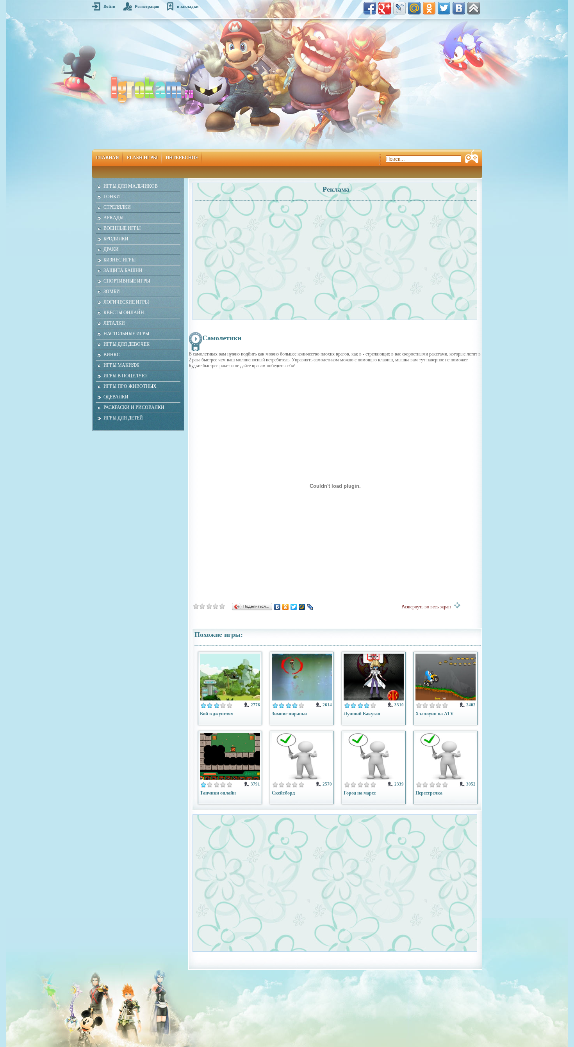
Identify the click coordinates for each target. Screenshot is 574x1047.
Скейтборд (283, 793)
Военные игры (122, 228)
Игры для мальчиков (130, 186)
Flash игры (142, 157)
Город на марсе (360, 793)
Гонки (111, 196)
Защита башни (123, 270)
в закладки (187, 6)
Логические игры (126, 302)
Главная (107, 157)
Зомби (111, 291)
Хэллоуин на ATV (434, 713)
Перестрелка (428, 793)
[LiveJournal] (310, 607)
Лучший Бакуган (362, 713)
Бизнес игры (119, 260)
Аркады (113, 217)
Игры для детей (123, 418)
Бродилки (115, 239)
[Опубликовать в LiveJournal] (399, 8)
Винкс (111, 354)
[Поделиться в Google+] (384, 8)
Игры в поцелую (124, 376)
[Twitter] (294, 607)
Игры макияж (121, 365)
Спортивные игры (126, 281)
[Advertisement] (264, 256)
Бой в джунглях (216, 713)
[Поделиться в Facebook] (370, 8)
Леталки (114, 323)
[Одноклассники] (286, 607)
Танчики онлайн (218, 793)
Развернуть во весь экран (427, 607)
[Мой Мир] (302, 607)
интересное (182, 157)
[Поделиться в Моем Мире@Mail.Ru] (414, 8)
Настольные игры (126, 333)
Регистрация (147, 6)
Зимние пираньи (289, 713)
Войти (109, 6)
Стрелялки (117, 207)
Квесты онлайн (123, 312)
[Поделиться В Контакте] (459, 8)
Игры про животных (130, 386)
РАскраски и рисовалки (133, 407)
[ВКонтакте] (277, 607)
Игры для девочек (126, 344)
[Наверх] (473, 8)
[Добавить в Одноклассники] (429, 8)
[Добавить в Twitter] (444, 8)
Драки (111, 249)
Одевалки (115, 397)
